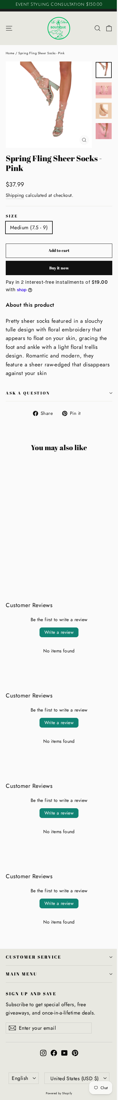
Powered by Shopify (59, 1093)
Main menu (21, 974)
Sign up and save (31, 993)
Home (10, 53)
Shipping (15, 195)
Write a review (59, 632)
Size (12, 215)
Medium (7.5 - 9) (29, 227)
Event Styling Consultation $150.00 (58, 4)
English (20, 1078)
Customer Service (33, 957)
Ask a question (28, 393)
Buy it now (59, 268)
